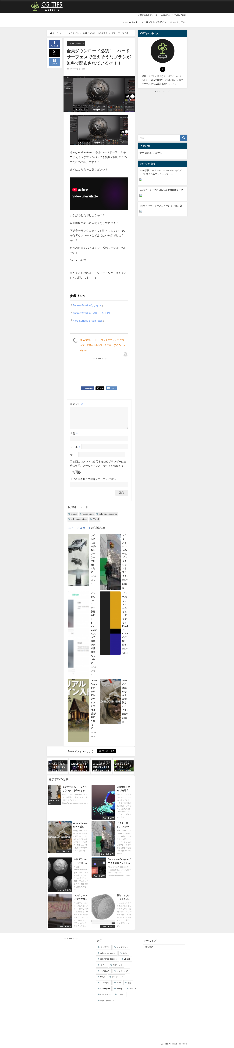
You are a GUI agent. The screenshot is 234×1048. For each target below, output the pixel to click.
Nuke (125, 953)
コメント (76, 404)
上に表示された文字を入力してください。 (94, 479)
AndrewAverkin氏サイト (87, 305)
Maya (102, 977)
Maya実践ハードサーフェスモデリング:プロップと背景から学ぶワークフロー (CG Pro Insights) (102, 345)
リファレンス (122, 971)
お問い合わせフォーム (147, 15)
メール (75, 447)
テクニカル (105, 971)
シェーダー (105, 989)
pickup (74, 514)
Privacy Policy (180, 15)
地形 (129, 983)
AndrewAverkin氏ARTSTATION (91, 313)
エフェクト (105, 983)
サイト (74, 455)
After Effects (105, 994)
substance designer (108, 514)
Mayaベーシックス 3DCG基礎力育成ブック (161, 190)
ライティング (117, 977)
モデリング (117, 965)
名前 (74, 433)
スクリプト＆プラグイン (154, 22)
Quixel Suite (88, 514)
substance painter (79, 519)
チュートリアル (177, 22)
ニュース (121, 994)
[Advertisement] (84, 372)
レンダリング (122, 947)
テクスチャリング (108, 1000)
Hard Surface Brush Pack (88, 320)
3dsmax (132, 989)
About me (165, 15)
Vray (119, 983)
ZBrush (96, 519)
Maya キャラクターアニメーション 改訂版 (160, 206)
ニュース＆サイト (129, 22)
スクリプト (105, 947)
